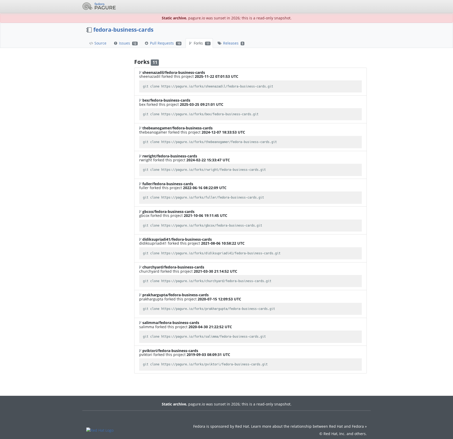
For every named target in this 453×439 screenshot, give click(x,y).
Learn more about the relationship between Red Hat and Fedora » (309, 426)
